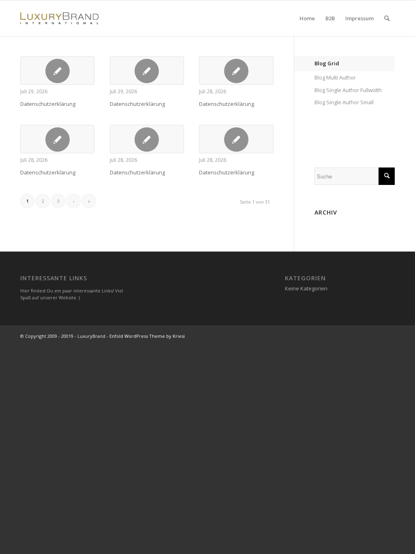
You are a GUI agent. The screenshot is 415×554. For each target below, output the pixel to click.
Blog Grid (326, 63)
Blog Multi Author (335, 77)
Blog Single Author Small (344, 102)
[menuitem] (307, 18)
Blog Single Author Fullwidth (348, 90)
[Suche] (387, 18)
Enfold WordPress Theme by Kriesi (147, 336)
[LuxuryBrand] (59, 18)
